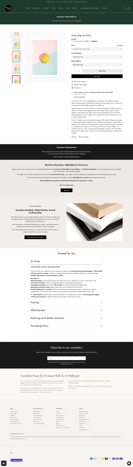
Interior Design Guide (37, 415)
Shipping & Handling (83, 411)
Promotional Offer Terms (84, 419)
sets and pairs (106, 386)
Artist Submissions (60, 417)
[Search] (124, 8)
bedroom (83, 386)
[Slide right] (61, 58)
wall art (45, 381)
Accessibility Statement (84, 429)
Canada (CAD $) (17, 453)
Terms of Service (82, 421)
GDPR (80, 425)
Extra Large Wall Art (14, 419)
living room (78, 386)
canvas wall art (55, 381)
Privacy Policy (82, 415)
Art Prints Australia (14, 411)
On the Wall (35, 421)
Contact (57, 411)
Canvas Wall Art (13, 417)
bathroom (88, 386)
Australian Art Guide (37, 419)
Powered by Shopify (28, 457)
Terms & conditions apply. (66, 185)
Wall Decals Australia (14, 421)
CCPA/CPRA (82, 427)
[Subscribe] (84, 358)
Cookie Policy (82, 423)
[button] (34, 2)
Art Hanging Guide (37, 417)
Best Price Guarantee (60, 415)
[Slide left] (28, 58)
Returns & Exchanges (83, 413)
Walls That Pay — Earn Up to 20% (63, 427)
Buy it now (97, 76)
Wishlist (57, 413)
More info (66, 190)
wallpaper (60, 390)
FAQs (57, 421)
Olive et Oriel (19, 457)
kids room (93, 386)
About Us (58, 423)
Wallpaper (12, 415)
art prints (49, 381)
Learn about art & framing (35, 237)
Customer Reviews (60, 419)
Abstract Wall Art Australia (15, 423)
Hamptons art (108, 381)
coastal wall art (89, 381)
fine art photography (74, 383)
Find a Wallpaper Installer (38, 423)
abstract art (102, 381)
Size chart (120, 45)
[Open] (3, 463)
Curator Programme (60, 425)
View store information (79, 97)
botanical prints (96, 381)
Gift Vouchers (82, 417)
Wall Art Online (13, 413)
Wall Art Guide (36, 413)
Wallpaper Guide (36, 411)
